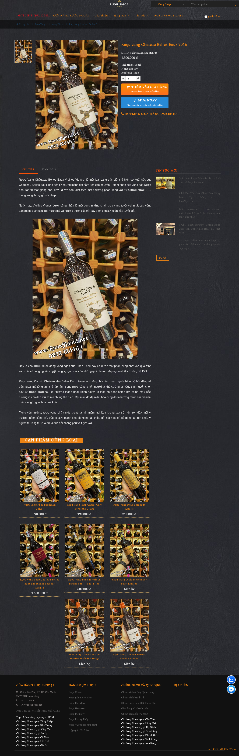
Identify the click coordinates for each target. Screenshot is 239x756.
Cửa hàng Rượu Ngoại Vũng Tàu (33, 729)
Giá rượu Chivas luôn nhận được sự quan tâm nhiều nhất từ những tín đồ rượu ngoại (199, 244)
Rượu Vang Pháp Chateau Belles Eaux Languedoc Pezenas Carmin (39, 584)
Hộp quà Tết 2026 (79, 730)
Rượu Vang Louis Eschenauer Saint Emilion (129, 582)
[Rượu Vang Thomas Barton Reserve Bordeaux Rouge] (84, 625)
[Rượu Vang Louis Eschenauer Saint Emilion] (129, 550)
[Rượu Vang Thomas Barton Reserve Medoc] (129, 625)
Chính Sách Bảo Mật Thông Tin (138, 703)
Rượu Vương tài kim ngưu (83, 725)
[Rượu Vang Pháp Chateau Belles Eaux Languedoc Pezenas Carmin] (39, 550)
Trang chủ (24, 24)
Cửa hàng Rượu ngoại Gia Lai (32, 745)
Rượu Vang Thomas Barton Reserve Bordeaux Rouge (84, 657)
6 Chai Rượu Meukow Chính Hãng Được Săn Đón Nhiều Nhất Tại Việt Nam (199, 228)
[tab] (28, 169)
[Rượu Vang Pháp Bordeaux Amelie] (129, 475)
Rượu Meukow (77, 714)
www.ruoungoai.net (31, 705)
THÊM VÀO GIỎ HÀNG (148, 89)
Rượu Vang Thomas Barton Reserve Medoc (129, 657)
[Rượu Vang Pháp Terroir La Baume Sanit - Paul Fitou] (84, 550)
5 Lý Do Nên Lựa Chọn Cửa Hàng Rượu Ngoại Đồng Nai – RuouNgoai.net (199, 197)
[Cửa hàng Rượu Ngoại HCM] (119, 3)
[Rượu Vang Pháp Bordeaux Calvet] (39, 475)
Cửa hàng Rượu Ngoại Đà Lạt (32, 733)
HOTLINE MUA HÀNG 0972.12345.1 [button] (151, 114)
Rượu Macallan (77, 703)
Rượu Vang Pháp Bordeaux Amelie (129, 507)
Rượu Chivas (75, 692)
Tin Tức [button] (140, 16)
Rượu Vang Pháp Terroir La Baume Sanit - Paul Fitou (84, 582)
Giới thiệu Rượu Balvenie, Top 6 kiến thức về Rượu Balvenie (200, 180)
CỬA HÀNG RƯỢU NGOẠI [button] (71, 16)
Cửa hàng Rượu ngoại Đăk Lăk (33, 741)
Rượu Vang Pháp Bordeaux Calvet (39, 507)
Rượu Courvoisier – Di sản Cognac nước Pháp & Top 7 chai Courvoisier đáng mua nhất (199, 213)
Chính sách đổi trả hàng (134, 714)
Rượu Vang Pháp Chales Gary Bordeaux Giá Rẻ (84, 507)
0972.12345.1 (27, 700)
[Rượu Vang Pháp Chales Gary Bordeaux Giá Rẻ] (84, 475)
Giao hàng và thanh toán (135, 708)
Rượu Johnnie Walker (80, 697)
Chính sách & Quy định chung (137, 692)
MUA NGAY (145, 102)
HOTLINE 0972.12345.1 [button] (168, 16)
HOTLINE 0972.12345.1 (34, 15)
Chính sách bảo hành (133, 697)
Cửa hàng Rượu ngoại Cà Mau (32, 737)
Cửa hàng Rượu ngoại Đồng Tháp (34, 721)
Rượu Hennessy (77, 708)
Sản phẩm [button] (120, 16)
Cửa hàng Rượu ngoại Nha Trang (34, 725)
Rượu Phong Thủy (78, 719)
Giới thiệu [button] (101, 16)
